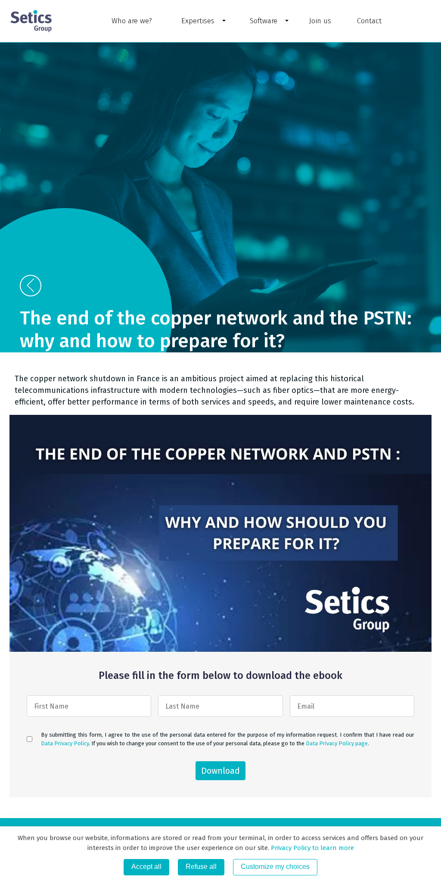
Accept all (146, 866)
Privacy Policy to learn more (311, 848)
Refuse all (201, 866)
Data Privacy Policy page (337, 743)
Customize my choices (275, 866)
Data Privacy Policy (65, 743)
